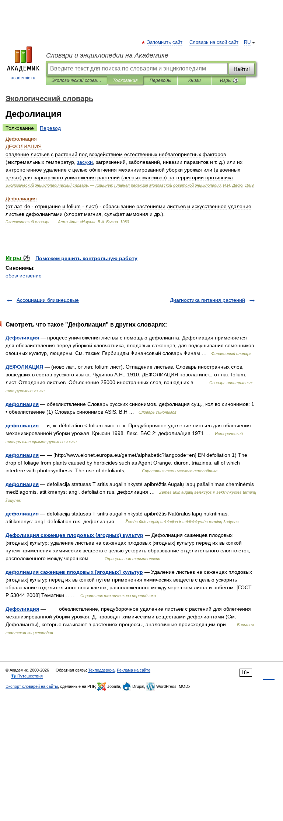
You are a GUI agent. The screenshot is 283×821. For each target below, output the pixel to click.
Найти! (242, 69)
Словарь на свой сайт (213, 42)
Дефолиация (22, 338)
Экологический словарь (76, 80)
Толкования (125, 80)
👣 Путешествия (27, 676)
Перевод (50, 128)
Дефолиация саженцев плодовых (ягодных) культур (74, 535)
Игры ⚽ (229, 80)
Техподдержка (101, 670)
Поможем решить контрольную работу (86, 258)
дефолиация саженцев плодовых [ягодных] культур (74, 572)
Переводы (160, 80)
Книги (194, 80)
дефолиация (22, 404)
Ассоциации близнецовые (48, 300)
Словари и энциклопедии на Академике (107, 55)
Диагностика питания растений (207, 300)
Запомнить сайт (165, 42)
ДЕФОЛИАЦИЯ (24, 367)
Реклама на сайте (133, 670)
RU (247, 42)
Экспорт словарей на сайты (32, 686)
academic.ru (23, 77)
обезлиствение (24, 276)
